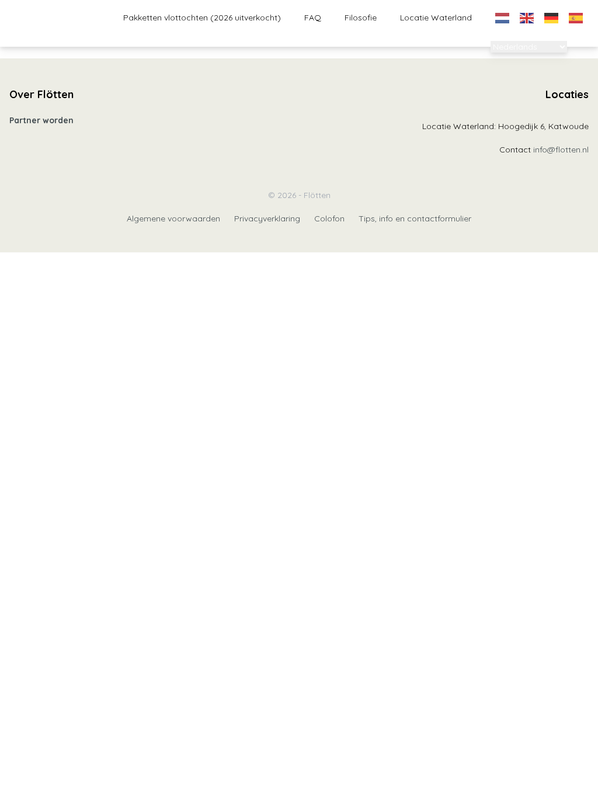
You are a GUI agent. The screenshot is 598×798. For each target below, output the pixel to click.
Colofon (329, 218)
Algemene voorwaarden (173, 218)
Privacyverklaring (267, 218)
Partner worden (41, 120)
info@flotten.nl (561, 149)
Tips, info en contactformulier (415, 218)
